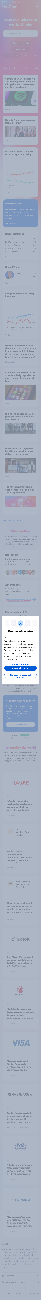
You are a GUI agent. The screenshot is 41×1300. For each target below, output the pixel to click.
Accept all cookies (20, 668)
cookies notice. (11, 659)
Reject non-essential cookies (20, 676)
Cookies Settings (20, 665)
